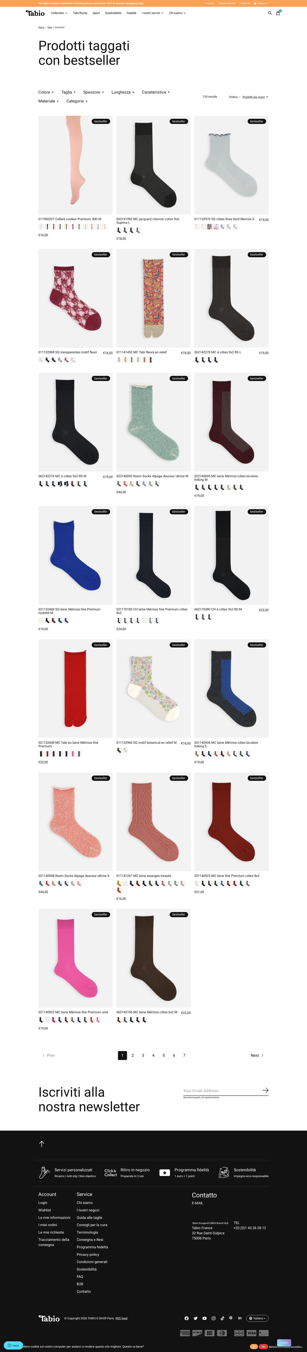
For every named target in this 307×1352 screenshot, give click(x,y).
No (263, 1347)
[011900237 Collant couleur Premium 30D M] (75, 165)
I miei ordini (47, 1225)
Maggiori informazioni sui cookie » (285, 1346)
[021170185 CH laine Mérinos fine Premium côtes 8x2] (153, 555)
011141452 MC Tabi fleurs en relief (141, 352)
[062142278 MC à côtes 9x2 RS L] (231, 298)
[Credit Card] (264, 1335)
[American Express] (185, 1335)
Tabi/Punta (80, 13)
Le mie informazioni (54, 1217)
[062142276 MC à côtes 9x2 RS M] (75, 422)
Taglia (66, 92)
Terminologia (87, 1232)
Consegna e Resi (90, 1239)
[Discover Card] (197, 1335)
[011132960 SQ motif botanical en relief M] (153, 688)
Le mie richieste (51, 1232)
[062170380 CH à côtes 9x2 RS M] (231, 555)
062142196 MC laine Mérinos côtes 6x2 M (146, 1012)
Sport (96, 13)
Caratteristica (154, 92)
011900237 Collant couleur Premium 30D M (69, 219)
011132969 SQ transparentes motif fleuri (67, 352)
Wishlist (44, 1210)
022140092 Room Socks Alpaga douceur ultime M (152, 476)
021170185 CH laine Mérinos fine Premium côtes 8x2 (151, 611)
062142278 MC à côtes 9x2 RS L (217, 352)
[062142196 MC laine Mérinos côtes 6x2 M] (153, 958)
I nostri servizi (151, 13)
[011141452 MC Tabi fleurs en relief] (153, 298)
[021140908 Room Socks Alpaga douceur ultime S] (75, 821)
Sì (254, 1347)
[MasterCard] (239, 1335)
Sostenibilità (113, 13)
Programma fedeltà (92, 1247)
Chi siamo (175, 13)
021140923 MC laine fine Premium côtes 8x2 (226, 876)
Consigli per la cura (92, 1225)
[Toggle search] (270, 13)
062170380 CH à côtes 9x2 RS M (218, 609)
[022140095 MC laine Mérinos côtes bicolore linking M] (231, 422)
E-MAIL (197, 1203)
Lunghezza (121, 92)
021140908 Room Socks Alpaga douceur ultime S (73, 876)
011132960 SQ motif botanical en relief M (146, 742)
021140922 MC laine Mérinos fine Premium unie (73, 1012)
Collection (57, 13)
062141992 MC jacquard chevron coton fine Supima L (147, 221)
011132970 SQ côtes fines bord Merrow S (224, 219)
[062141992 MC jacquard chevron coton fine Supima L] (153, 165)
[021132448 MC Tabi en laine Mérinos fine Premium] (75, 688)
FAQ (80, 1276)
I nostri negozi (88, 1210)
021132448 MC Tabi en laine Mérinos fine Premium (68, 744)
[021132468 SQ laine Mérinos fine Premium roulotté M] (75, 555)
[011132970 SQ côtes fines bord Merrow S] (231, 165)
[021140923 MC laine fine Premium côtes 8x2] (231, 821)
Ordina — (235, 97)
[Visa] (251, 1335)
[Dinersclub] (222, 1335)
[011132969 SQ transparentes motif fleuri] (75, 298)
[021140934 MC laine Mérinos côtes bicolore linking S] (231, 688)
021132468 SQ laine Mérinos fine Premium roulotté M (69, 611)
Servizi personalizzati (73, 1170)
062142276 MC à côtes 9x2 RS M (62, 476)
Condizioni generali (92, 1261)
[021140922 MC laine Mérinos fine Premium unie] (75, 958)
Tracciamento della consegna (53, 1242)
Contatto (84, 1291)
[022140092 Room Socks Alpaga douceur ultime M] (153, 422)
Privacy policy (88, 1254)
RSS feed (121, 1318)
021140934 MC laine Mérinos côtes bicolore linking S (226, 744)
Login (42, 1202)
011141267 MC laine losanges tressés (143, 876)
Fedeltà (131, 13)
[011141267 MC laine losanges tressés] (153, 821)
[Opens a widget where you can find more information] (13, 1345)
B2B (80, 1284)
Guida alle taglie (89, 1217)
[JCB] (209, 1335)
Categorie (75, 101)
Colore (44, 92)
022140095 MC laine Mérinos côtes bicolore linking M (226, 478)
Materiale (46, 101)
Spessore (91, 92)
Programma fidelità (192, 1170)
